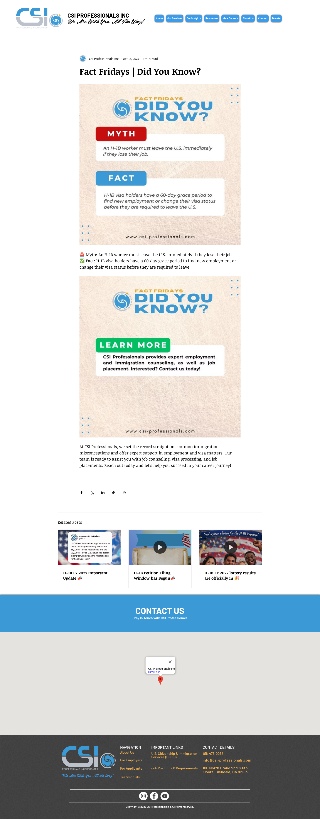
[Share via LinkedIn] (103, 492)
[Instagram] (143, 796)
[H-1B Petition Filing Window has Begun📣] (160, 547)
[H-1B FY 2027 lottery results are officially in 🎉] (230, 547)
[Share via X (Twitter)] (92, 492)
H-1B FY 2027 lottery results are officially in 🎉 (230, 575)
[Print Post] (124, 492)
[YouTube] (164, 796)
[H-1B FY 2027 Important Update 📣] (89, 547)
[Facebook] (154, 796)
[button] (174, 18)
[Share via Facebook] (81, 492)
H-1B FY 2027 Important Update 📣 (85, 575)
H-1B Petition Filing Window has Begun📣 (154, 575)
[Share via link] (113, 492)
